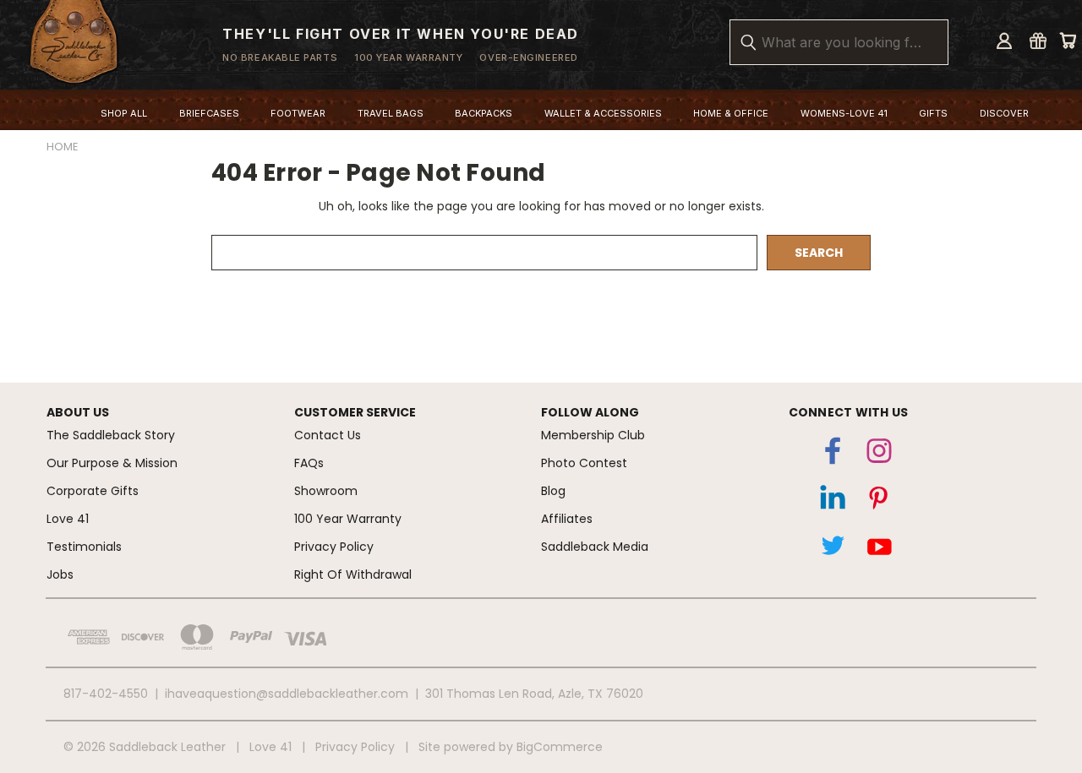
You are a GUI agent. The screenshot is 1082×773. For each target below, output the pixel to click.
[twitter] (833, 549)
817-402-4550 (105, 693)
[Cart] (1067, 40)
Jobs (60, 574)
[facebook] (833, 454)
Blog (553, 490)
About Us (77, 412)
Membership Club (593, 435)
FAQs (309, 463)
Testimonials (84, 546)
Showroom (326, 490)
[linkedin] (833, 501)
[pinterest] (879, 501)
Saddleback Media (594, 546)
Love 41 (67, 518)
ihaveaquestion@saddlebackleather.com (286, 693)
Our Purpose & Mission (112, 463)
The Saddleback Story (110, 435)
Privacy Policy (334, 546)
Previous (1042, 684)
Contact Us (327, 435)
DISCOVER (1004, 113)
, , (534, 693)
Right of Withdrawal (353, 574)
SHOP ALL (124, 113)
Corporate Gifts (92, 490)
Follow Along (590, 412)
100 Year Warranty (348, 518)
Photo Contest (584, 463)
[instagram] (879, 454)
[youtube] (879, 549)
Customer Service (355, 412)
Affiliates (567, 518)
